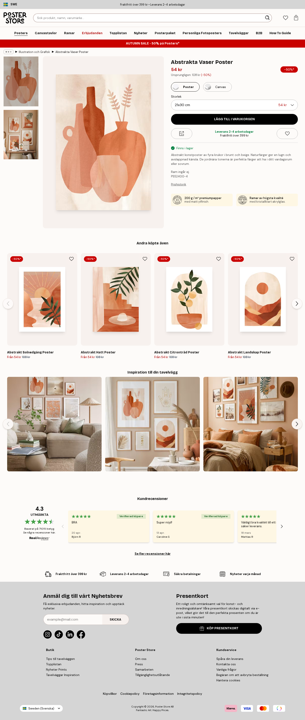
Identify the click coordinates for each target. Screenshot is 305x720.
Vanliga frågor (226, 670)
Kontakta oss (226, 664)
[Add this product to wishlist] (287, 133)
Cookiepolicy (130, 694)
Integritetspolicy (189, 694)
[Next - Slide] (297, 303)
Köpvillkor (110, 694)
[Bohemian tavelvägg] (250, 424)
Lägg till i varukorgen (234, 119)
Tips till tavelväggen (60, 659)
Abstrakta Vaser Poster (71, 52)
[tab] (285, 18)
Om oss (140, 659)
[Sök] (268, 17)
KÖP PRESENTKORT (222, 628)
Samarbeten (144, 670)
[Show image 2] (21, 134)
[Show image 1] (21, 81)
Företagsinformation (158, 694)
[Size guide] (181, 133)
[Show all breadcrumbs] (8, 52)
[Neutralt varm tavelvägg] (54, 424)
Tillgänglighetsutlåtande (152, 675)
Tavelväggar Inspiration (62, 675)
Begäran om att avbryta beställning (242, 675)
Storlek (176, 96)
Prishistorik (178, 184)
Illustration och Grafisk (34, 52)
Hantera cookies (228, 680)
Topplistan (53, 664)
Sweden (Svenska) (41, 708)
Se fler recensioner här (153, 554)
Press (139, 664)
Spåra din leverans (229, 659)
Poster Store (162, 706)
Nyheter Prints (56, 670)
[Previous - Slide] (8, 303)
